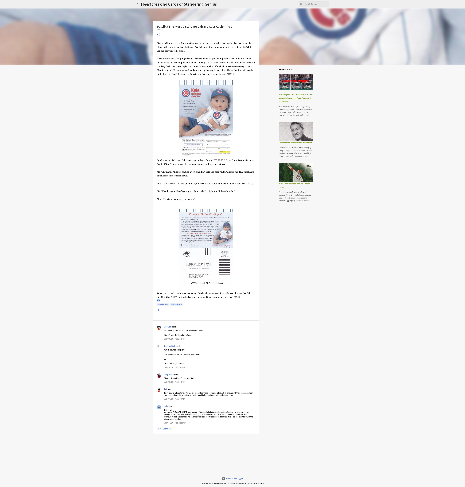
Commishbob (169, 346)
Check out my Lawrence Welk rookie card (295, 143)
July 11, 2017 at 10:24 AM (175, 423)
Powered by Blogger (234, 478)
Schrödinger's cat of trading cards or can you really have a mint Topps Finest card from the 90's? (295, 98)
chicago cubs (163, 304)
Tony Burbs (169, 374)
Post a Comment (164, 429)
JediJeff (168, 327)
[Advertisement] (206, 454)
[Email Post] (158, 301)
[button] (158, 34)
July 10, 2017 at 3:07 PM (174, 367)
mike (166, 406)
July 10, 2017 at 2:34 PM (174, 339)
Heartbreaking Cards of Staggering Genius (179, 4)
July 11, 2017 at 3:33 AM (174, 399)
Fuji (165, 389)
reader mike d (176, 304)
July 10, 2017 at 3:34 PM (174, 382)
